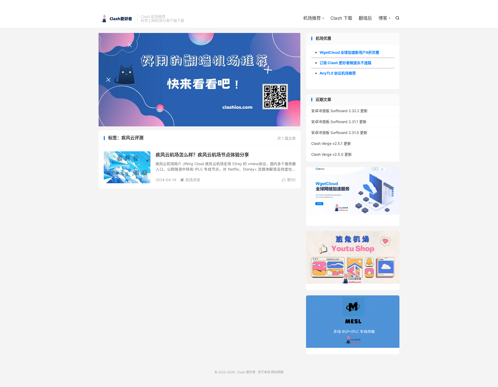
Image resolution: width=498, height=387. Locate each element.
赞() (289, 180)
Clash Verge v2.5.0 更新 (331, 154)
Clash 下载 (341, 18)
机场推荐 (312, 18)
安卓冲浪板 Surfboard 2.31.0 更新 (339, 132)
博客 (382, 18)
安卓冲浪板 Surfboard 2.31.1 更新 (338, 121)
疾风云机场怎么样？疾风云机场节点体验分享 (202, 155)
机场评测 (190, 180)
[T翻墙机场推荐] (200, 79)
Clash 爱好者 (117, 18)
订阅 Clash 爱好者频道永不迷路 (345, 62)
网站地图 (277, 372)
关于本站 (264, 372)
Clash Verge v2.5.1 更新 (331, 143)
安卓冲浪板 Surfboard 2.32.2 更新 (339, 110)
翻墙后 (365, 18)
